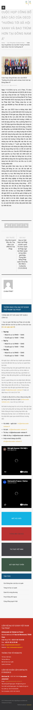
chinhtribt (14, 85)
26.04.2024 (6, 85)
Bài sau (22, 253)
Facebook (11, 225)
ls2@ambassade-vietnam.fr (18, 429)
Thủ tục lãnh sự (6, 659)
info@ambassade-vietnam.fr (14, 390)
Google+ (21, 225)
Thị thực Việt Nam (6, 657)
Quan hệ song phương (11, 592)
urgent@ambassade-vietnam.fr (13, 681)
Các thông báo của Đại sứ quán (15, 42)
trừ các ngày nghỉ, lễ (8, 327)
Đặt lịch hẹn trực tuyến (7, 662)
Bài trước (10, 243)
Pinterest (16, 225)
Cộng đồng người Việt (11, 601)
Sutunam (29, 704)
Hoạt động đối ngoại (10, 597)
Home (3, 42)
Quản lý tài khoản (6, 664)
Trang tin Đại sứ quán (10, 588)
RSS (26, 225)
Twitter (6, 225)
